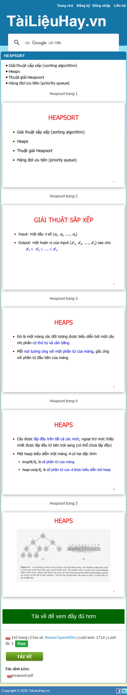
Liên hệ (120, 5)
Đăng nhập (101, 5)
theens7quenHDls (60, 637)
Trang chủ (65, 5)
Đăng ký (83, 5)
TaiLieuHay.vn (39, 691)
